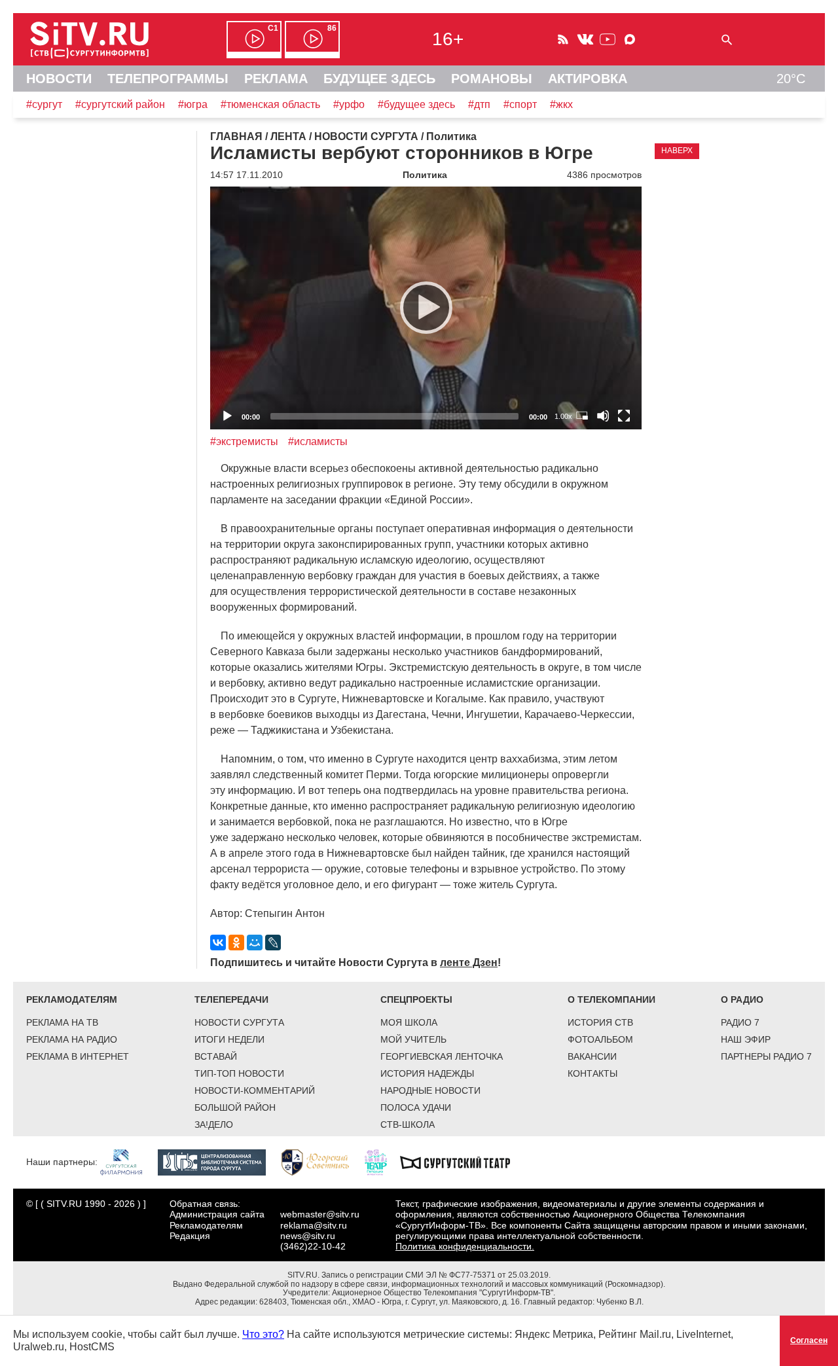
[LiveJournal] (273, 942)
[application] (426, 308)
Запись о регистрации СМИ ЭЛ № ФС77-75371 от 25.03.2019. (436, 1275)
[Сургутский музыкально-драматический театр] (461, 1162)
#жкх (561, 104)
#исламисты (318, 441)
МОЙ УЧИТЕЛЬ (413, 1039)
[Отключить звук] (603, 416)
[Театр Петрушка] (382, 1162)
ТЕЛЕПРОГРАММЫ (167, 78)
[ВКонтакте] (218, 942)
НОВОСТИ (59, 78)
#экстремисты (244, 441)
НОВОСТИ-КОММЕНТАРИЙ (254, 1090)
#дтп (479, 104)
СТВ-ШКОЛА (407, 1124)
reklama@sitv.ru (313, 1225)
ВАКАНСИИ (592, 1056)
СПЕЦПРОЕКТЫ (416, 999)
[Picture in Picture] (582, 416)
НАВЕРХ (677, 150)
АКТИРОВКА (587, 78)
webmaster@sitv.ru (319, 1214)
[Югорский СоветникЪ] (322, 1162)
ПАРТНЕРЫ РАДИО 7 (766, 1056)
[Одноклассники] (236, 942)
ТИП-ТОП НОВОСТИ (239, 1073)
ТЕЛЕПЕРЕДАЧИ (231, 999)
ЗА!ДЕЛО (213, 1124)
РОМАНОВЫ (491, 78)
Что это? (263, 1334)
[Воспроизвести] (426, 307)
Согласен (809, 1340)
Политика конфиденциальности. (464, 1246)
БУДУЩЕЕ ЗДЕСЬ (379, 78)
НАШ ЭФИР (746, 1039)
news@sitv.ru (307, 1236)
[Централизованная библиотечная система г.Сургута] (218, 1162)
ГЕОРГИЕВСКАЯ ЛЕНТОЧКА (441, 1056)
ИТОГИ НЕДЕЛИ (229, 1039)
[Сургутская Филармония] (127, 1162)
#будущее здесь (416, 104)
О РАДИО (742, 999)
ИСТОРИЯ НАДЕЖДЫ (427, 1073)
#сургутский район (120, 104)
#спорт (520, 104)
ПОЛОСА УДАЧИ (415, 1107)
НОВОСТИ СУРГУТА (239, 1022)
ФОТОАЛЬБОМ (600, 1039)
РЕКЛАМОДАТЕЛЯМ (71, 999)
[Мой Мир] (255, 942)
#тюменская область (270, 104)
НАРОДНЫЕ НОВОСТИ (430, 1090)
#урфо (349, 104)
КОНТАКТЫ (592, 1073)
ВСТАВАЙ (215, 1056)
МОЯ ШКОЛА (408, 1022)
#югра (193, 104)
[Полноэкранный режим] (624, 416)
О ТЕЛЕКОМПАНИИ (611, 999)
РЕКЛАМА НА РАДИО (71, 1039)
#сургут (44, 104)
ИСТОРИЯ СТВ (600, 1022)
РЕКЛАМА (276, 78)
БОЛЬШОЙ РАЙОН (235, 1107)
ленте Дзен (469, 962)
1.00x (563, 416)
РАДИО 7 (740, 1022)
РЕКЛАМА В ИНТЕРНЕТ (77, 1056)
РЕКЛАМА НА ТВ (62, 1022)
